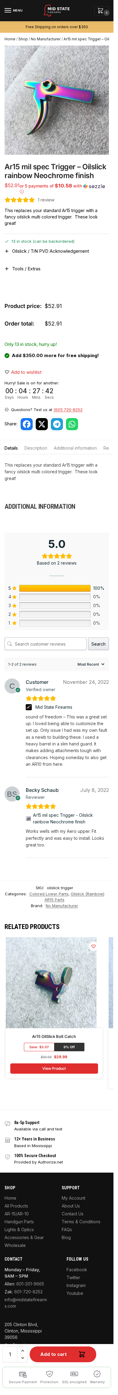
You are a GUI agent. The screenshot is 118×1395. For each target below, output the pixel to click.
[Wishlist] (93, 946)
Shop (23, 39)
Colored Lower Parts (48, 893)
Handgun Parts (19, 1221)
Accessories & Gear (24, 1237)
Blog (66, 1237)
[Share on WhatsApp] (72, 424)
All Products (16, 1205)
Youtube (75, 1293)
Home (10, 39)
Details (11, 448)
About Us (71, 1205)
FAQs (67, 1229)
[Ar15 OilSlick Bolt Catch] (51, 982)
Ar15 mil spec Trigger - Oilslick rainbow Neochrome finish (63, 818)
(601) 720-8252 (68, 409)
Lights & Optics (19, 1229)
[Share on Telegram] (57, 424)
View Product (54, 1068)
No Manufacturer (46, 39)
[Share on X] (42, 424)
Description (36, 448)
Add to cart (53, 1354)
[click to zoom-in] (59, 100)
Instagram (76, 1285)
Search (98, 644)
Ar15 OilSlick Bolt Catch (54, 1036)
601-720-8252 (28, 1291)
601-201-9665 (30, 1283)
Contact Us (73, 1213)
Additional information (75, 448)
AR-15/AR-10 (17, 1213)
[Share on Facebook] (27, 424)
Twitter (73, 1277)
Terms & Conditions (81, 1221)
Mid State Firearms (53, 707)
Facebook (77, 1269)
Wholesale (15, 1245)
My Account (73, 1198)
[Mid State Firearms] (29, 707)
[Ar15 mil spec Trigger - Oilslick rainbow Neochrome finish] (28, 818)
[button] (101, 11)
